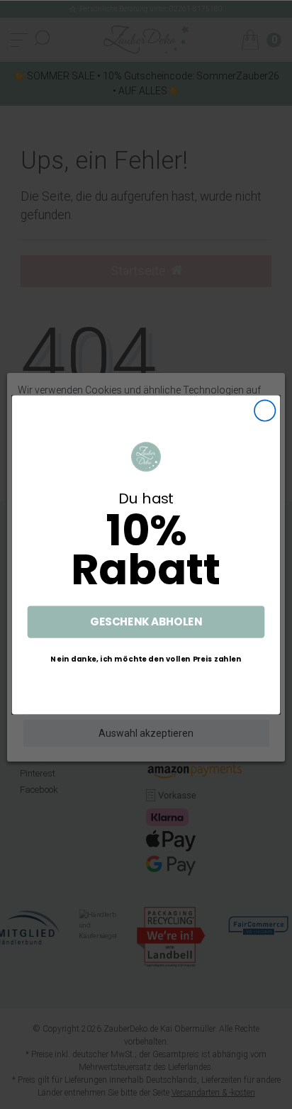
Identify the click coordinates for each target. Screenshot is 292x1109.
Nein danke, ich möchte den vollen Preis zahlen (145, 658)
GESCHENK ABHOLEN (145, 621)
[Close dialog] (264, 410)
